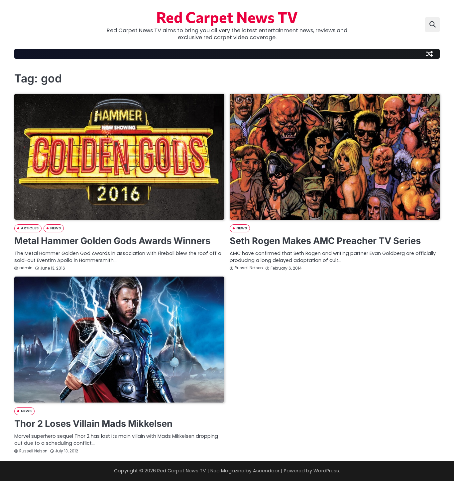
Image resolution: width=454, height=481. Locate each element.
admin (26, 268)
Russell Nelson (249, 268)
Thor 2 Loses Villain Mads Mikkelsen (93, 423)
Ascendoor (266, 470)
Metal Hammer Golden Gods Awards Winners (112, 240)
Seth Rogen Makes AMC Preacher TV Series (325, 240)
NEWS (55, 228)
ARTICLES (30, 228)
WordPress (326, 470)
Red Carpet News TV (227, 17)
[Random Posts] (429, 54)
